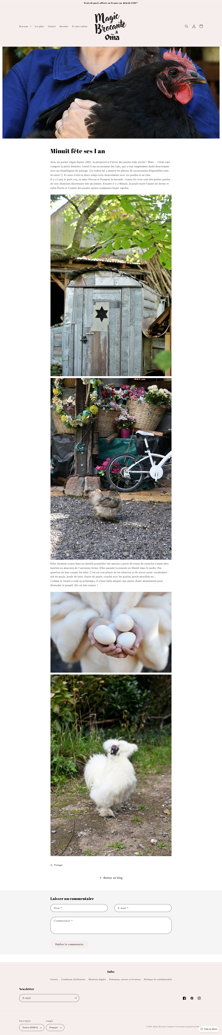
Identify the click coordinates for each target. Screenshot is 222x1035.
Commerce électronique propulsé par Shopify (184, 1027)
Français (53, 1027)
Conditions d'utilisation (73, 979)
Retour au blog (113, 877)
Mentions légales (97, 979)
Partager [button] (58, 865)
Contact (54, 979)
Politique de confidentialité (158, 979)
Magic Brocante (159, 1027)
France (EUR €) (30, 1027)
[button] (25, 26)
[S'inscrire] (75, 998)
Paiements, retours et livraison (125, 979)
